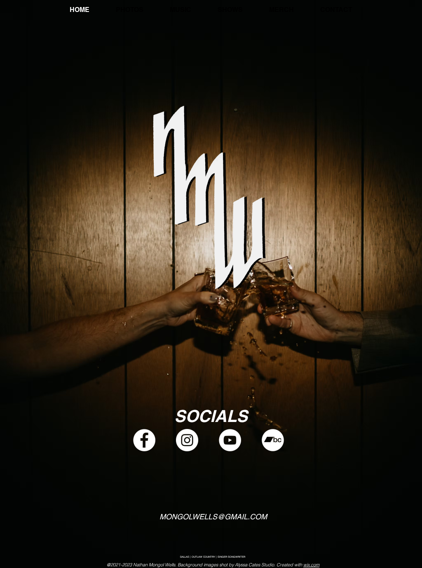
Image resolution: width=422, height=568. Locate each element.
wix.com (311, 565)
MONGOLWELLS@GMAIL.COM (213, 516)
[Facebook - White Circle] (144, 440)
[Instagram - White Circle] (187, 440)
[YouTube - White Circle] (230, 440)
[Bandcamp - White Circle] (273, 440)
